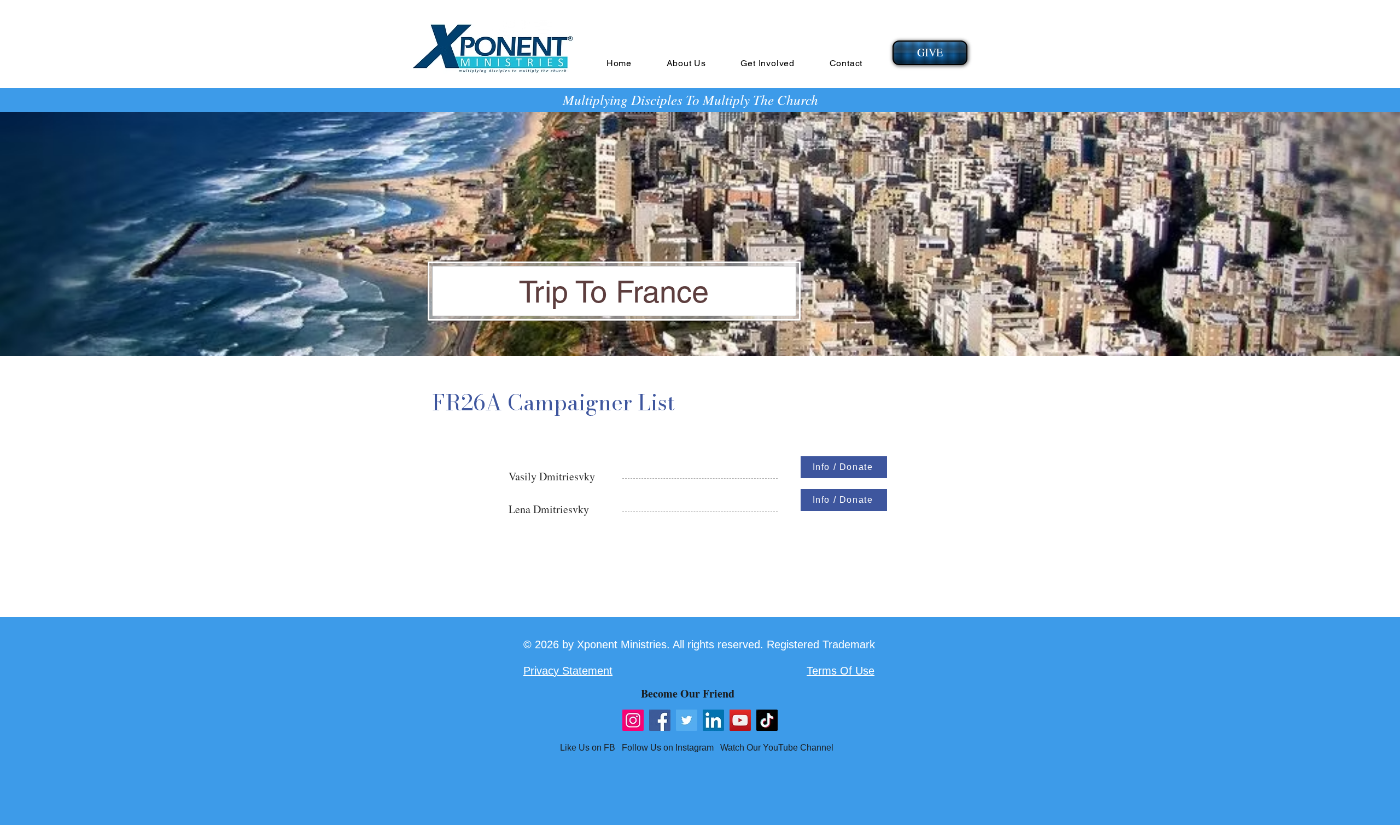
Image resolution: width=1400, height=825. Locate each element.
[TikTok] (767, 720)
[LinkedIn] (713, 720)
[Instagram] (633, 720)
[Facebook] (659, 720)
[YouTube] (740, 720)
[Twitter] (686, 720)
